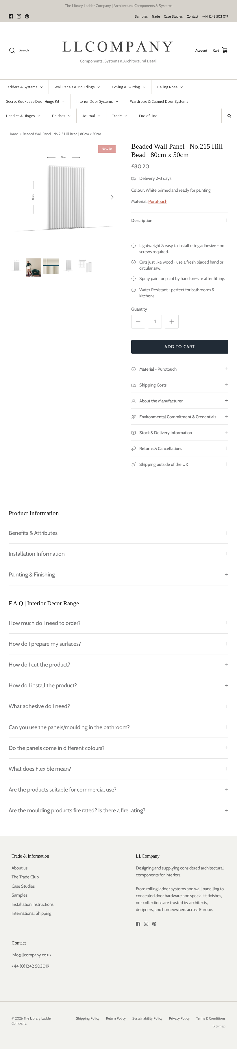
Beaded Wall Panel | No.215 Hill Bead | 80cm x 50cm (62, 134)
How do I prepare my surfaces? (45, 643)
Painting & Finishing (32, 574)
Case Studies (173, 16)
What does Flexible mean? (40, 768)
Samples (141, 16)
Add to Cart (179, 346)
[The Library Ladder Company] (119, 50)
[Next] (112, 197)
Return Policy (116, 1018)
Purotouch (157, 201)
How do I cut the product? (39, 664)
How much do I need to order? (45, 622)
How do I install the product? (43, 685)
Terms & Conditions (210, 1018)
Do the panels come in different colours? (57, 747)
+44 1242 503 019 (215, 16)
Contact (192, 16)
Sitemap (219, 1026)
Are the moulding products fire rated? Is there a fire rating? (77, 810)
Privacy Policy (179, 1018)
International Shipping (31, 913)
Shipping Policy (87, 1018)
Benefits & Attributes (33, 532)
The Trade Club (25, 877)
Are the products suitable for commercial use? (62, 789)
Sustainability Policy (147, 1018)
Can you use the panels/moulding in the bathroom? (69, 727)
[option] (63, 197)
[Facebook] (11, 16)
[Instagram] (19, 16)
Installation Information (37, 553)
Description (141, 220)
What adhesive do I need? (39, 706)
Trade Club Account (143, 7)
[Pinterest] (27, 16)
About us (19, 868)
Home (13, 134)
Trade (156, 16)
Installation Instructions (32, 904)
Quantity (139, 309)
